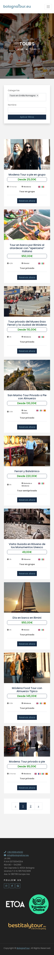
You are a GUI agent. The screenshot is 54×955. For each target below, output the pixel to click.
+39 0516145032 (15, 852)
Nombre (12, 104)
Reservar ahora (27, 200)
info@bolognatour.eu (18, 855)
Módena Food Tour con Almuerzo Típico (27, 689)
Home (20, 49)
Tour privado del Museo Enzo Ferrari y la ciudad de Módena (27, 323)
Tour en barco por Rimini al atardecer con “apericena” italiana (27, 248)
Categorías (14, 90)
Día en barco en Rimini (27, 617)
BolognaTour (23, 948)
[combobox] (27, 99)
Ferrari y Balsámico (27, 471)
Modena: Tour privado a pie (27, 761)
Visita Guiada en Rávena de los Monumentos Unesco (27, 546)
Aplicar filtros (27, 116)
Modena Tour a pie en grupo (27, 174)
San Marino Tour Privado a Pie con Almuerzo (27, 397)
